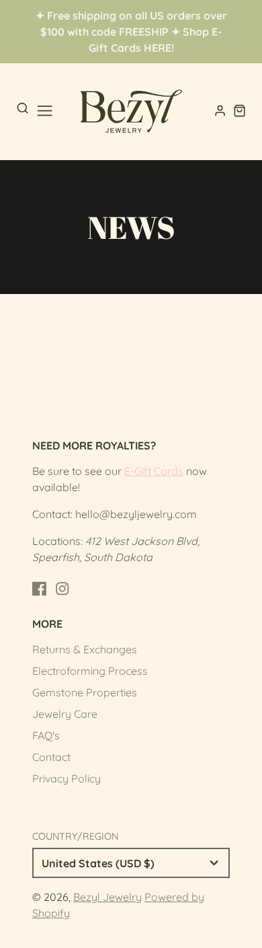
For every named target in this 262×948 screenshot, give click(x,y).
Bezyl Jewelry (107, 897)
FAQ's (46, 735)
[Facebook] (39, 588)
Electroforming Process (90, 671)
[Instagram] (62, 588)
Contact (51, 757)
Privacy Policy (66, 778)
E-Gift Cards (153, 471)
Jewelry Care (64, 714)
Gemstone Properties (84, 692)
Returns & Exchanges (84, 649)
